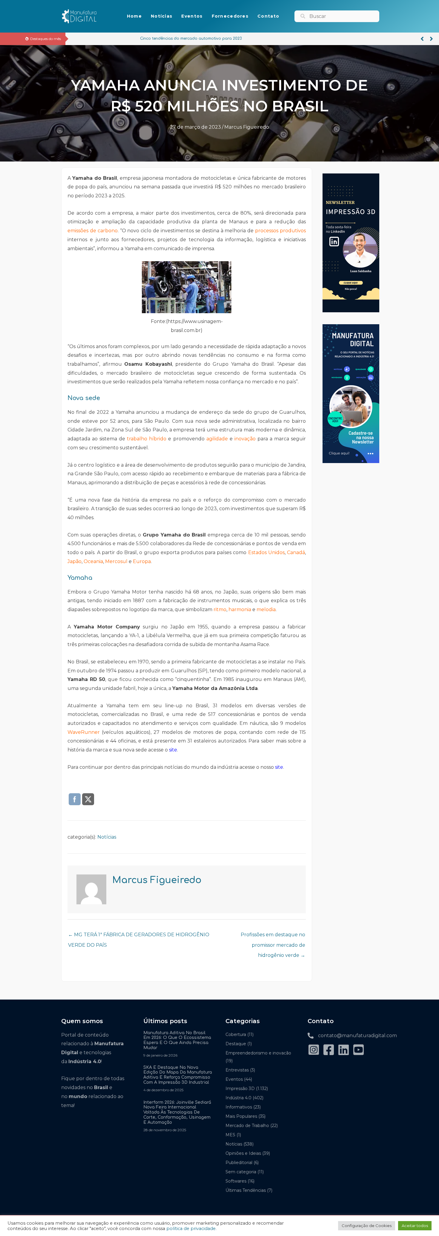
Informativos (238, 1107)
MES (230, 1134)
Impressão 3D (240, 1088)
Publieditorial (238, 1162)
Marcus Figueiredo (246, 127)
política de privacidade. (191, 1228)
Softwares (235, 1181)
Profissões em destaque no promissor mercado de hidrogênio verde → (273, 936)
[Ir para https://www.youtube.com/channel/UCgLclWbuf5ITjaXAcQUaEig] (358, 1050)
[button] (422, 39)
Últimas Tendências (245, 1190)
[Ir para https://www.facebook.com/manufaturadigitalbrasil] (328, 1050)
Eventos (234, 1079)
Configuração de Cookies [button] (367, 1225)
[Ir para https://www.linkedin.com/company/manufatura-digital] (343, 1050)
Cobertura (235, 1034)
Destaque (235, 1043)
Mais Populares (241, 1116)
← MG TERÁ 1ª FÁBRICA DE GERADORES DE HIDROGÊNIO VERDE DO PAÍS (138, 936)
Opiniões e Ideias (243, 1153)
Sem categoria (240, 1171)
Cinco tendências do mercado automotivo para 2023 (123, 38)
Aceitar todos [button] (415, 1225)
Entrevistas (237, 1070)
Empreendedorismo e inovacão (258, 1053)
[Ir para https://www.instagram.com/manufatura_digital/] (314, 1050)
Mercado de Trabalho (247, 1125)
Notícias (106, 837)
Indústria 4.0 (238, 1097)
